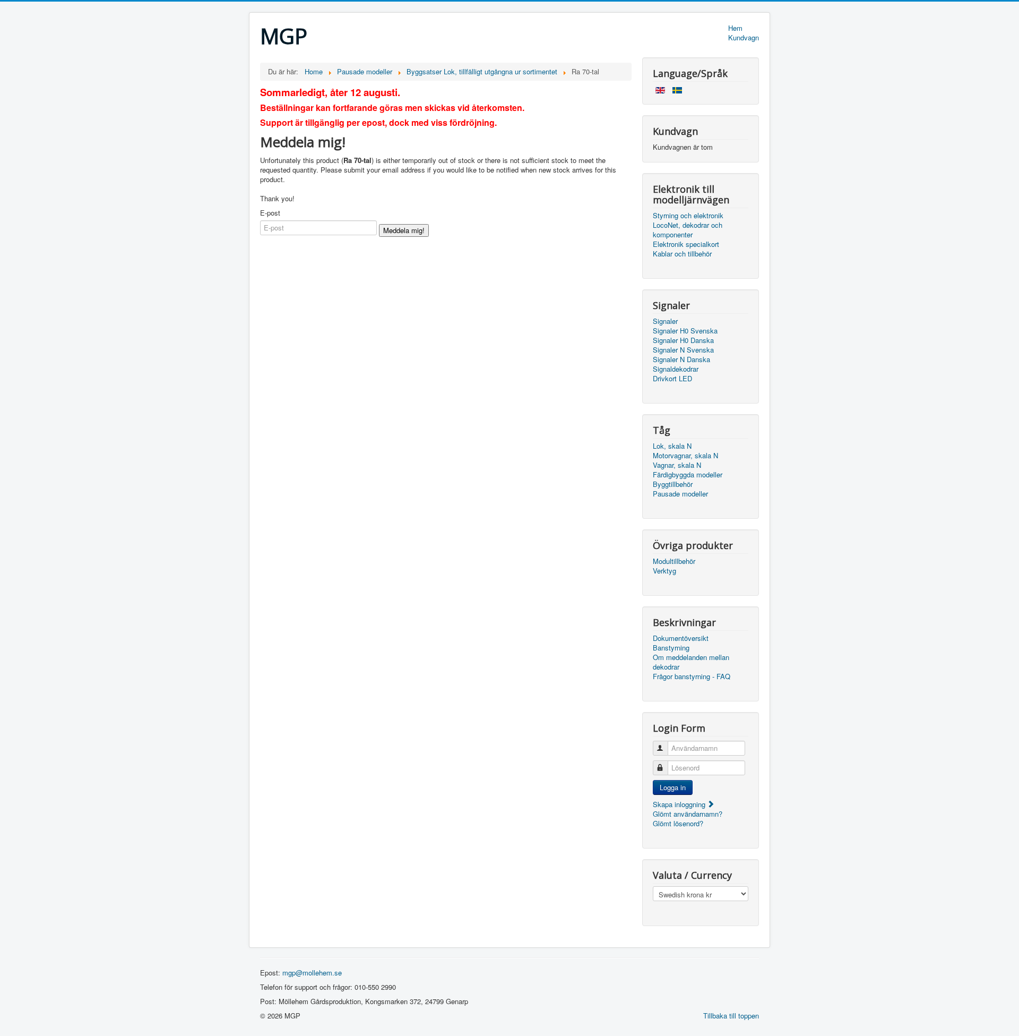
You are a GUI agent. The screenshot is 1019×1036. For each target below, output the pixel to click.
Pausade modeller (680, 494)
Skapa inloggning (680, 804)
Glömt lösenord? (678, 823)
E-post (270, 213)
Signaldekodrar (675, 369)
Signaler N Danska (681, 359)
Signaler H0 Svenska (685, 331)
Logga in (673, 787)
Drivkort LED (672, 378)
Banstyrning (671, 648)
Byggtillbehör (673, 484)
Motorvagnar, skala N (685, 455)
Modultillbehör (674, 561)
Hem (735, 28)
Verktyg (664, 571)
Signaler (665, 321)
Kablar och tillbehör (682, 254)
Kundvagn (743, 37)
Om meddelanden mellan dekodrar (691, 662)
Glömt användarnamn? (687, 814)
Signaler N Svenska (683, 350)
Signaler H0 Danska (683, 340)
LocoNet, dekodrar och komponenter (687, 229)
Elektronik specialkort (686, 244)
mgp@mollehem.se (312, 972)
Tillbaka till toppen (731, 1016)
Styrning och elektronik (688, 215)
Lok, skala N (672, 446)
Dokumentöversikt (681, 638)
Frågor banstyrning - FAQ (691, 676)
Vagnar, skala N (677, 465)
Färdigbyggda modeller (687, 475)
